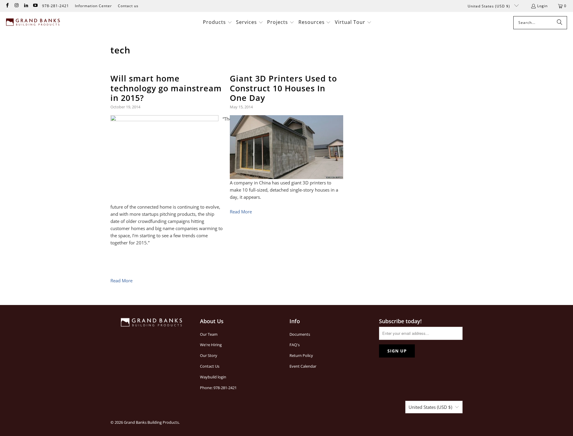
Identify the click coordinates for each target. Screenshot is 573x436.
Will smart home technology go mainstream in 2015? (166, 88)
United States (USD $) (489, 6)
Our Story (208, 355)
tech (120, 50)
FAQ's (294, 344)
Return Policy (301, 355)
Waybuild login (213, 377)
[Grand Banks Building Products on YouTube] (35, 5)
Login (542, 5)
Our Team (209, 334)
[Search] (559, 22)
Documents (299, 334)
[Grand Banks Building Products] (33, 23)
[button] (217, 22)
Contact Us (209, 366)
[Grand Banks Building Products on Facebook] (7, 5)
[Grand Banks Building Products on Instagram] (16, 5)
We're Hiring (211, 344)
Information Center (93, 5)
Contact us (128, 5)
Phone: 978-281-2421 (218, 387)
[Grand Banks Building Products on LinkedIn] (25, 5)
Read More (121, 281)
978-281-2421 (55, 5)
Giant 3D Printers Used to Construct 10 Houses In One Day (283, 88)
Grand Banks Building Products (151, 422)
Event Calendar (302, 366)
